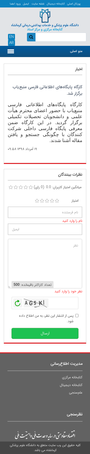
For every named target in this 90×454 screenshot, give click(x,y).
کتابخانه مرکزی (72, 377)
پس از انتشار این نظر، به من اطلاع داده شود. (46, 318)
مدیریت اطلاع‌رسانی (66, 364)
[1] (37, 201)
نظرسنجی (74, 414)
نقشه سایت (38, 4)
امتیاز (75, 200)
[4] (52, 201)
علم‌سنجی (75, 392)
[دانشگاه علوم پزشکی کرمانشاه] (45, 19)
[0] (10, 187)
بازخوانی (17, 302)
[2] (42, 201)
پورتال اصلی (73, 4)
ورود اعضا (15, 4)
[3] (47, 201)
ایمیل (26, 4)
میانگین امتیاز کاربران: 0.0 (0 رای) (58, 187)
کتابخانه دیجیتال (56, 4)
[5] (57, 201)
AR (11, 43)
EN (11, 37)
